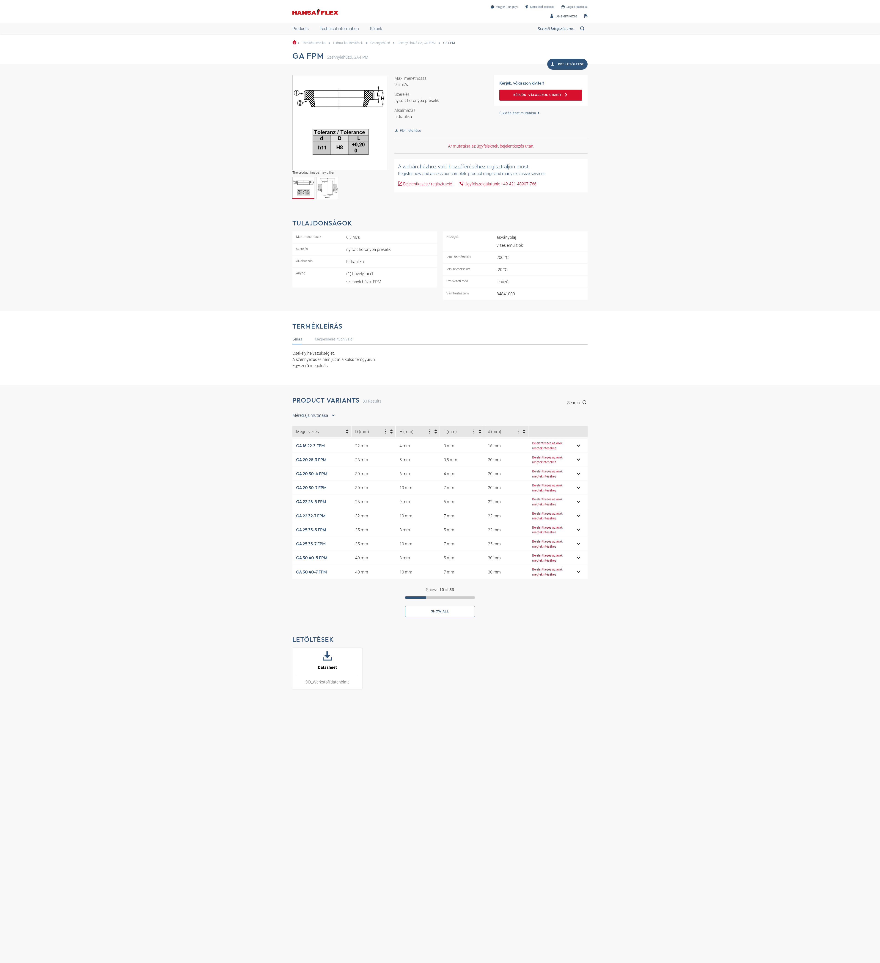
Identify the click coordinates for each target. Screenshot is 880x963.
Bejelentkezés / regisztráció (427, 184)
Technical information (339, 28)
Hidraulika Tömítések (348, 43)
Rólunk (376, 28)
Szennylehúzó (380, 43)
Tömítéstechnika (314, 43)
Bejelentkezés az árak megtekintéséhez (547, 445)
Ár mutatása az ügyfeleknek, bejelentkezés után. (491, 146)
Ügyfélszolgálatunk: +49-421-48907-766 (500, 184)
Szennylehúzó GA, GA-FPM (417, 43)
